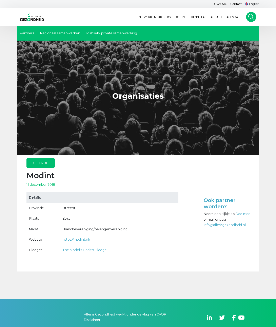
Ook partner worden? (220, 203)
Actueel (216, 17)
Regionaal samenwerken (60, 33)
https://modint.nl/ (76, 239)
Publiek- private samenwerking (111, 33)
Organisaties (138, 96)
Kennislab (198, 17)
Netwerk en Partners (155, 17)
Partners (27, 33)
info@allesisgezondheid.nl (225, 225)
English (254, 4)
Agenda (232, 17)
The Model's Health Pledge (84, 250)
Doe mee (181, 17)
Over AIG (220, 4)
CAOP (161, 314)
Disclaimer (92, 320)
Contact (236, 4)
